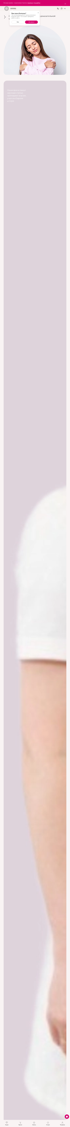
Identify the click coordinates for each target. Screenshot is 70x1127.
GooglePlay (37, 3)
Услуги (48, 1125)
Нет (18, 22)
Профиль (62, 1125)
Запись (34, 1125)
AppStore (30, 3)
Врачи (20, 1125)
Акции (6, 1125)
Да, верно (31, 22)
